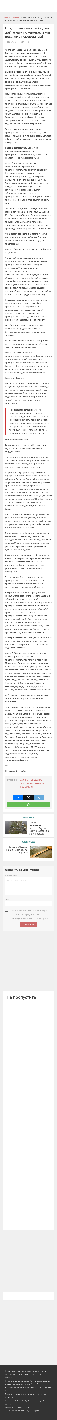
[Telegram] (39, 797)
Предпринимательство (33, 783)
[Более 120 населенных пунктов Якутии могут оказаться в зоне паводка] (16, 827)
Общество (36, 780)
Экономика (26, 787)
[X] (28, 797)
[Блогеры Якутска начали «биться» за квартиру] (41, 852)
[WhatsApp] (28, 804)
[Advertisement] (28, 960)
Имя (7, 899)
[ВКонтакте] (18, 797)
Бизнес (24, 780)
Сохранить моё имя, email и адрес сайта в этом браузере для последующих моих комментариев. (30, 911)
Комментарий (11, 875)
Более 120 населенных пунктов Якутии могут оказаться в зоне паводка (39, 828)
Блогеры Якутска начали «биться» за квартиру (17, 850)
